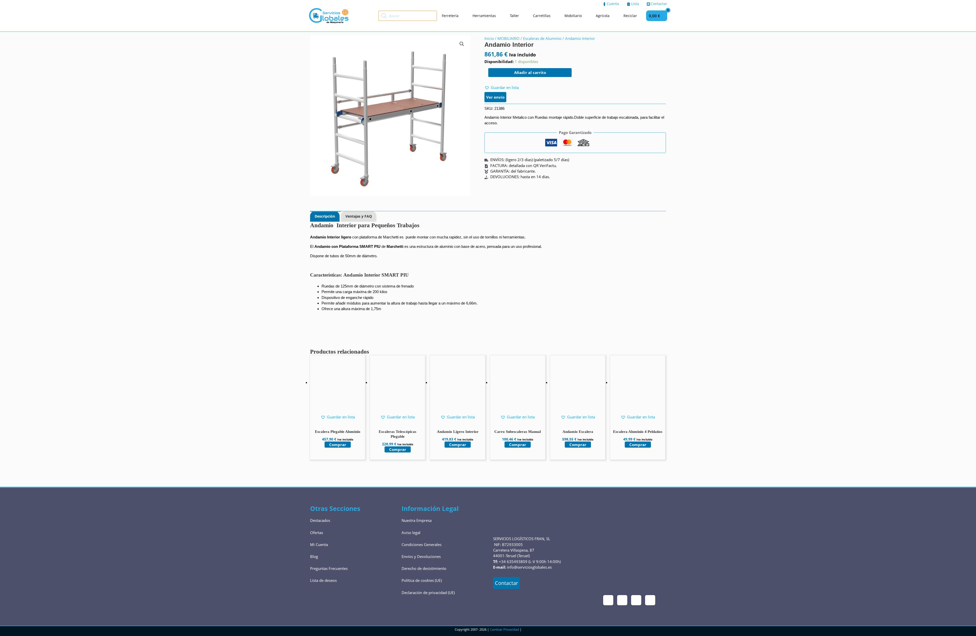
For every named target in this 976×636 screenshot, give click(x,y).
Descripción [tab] (325, 216)
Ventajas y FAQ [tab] (358, 216)
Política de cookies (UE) (422, 580)
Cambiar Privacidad (504, 629)
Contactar (506, 583)
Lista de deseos (323, 580)
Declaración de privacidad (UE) (428, 592)
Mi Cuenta (319, 544)
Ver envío (495, 97)
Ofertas (316, 532)
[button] (461, 44)
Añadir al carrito (530, 72)
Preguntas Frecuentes (329, 568)
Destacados (320, 520)
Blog (314, 556)
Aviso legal (411, 532)
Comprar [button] (337, 444)
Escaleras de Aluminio (542, 38)
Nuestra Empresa (417, 520)
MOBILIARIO (508, 38)
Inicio (489, 38)
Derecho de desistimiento (424, 568)
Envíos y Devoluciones (421, 556)
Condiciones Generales (421, 544)
